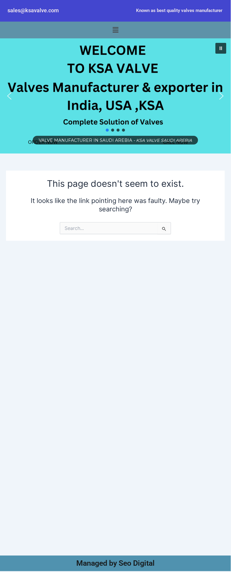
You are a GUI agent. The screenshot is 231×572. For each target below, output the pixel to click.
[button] (115, 30)
